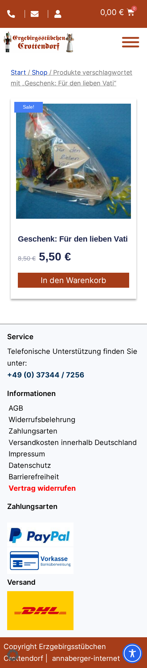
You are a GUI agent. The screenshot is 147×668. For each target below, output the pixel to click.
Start (18, 72)
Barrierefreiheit (34, 476)
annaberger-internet (86, 658)
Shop (39, 72)
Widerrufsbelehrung (42, 419)
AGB (16, 408)
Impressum (27, 454)
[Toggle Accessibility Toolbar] (132, 653)
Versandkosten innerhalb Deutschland (73, 442)
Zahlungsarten (33, 431)
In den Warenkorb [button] (73, 280)
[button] (13, 655)
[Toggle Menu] (130, 42)
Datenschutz (30, 465)
